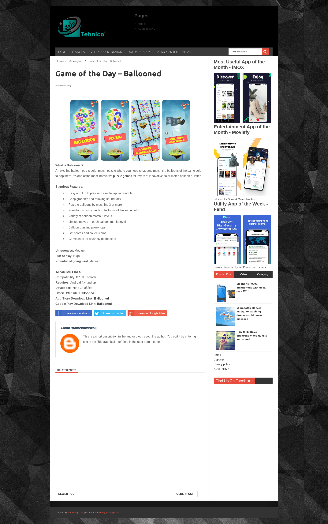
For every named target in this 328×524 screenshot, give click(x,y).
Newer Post (67, 493)
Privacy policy (222, 364)
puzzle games (122, 176)
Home (141, 23)
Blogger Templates (110, 512)
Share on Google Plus (150, 313)
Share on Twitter (113, 313)
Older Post (185, 493)
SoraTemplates (76, 512)
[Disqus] (130, 441)
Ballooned (86, 293)
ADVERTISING (147, 28)
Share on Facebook (76, 313)
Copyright (219, 359)
